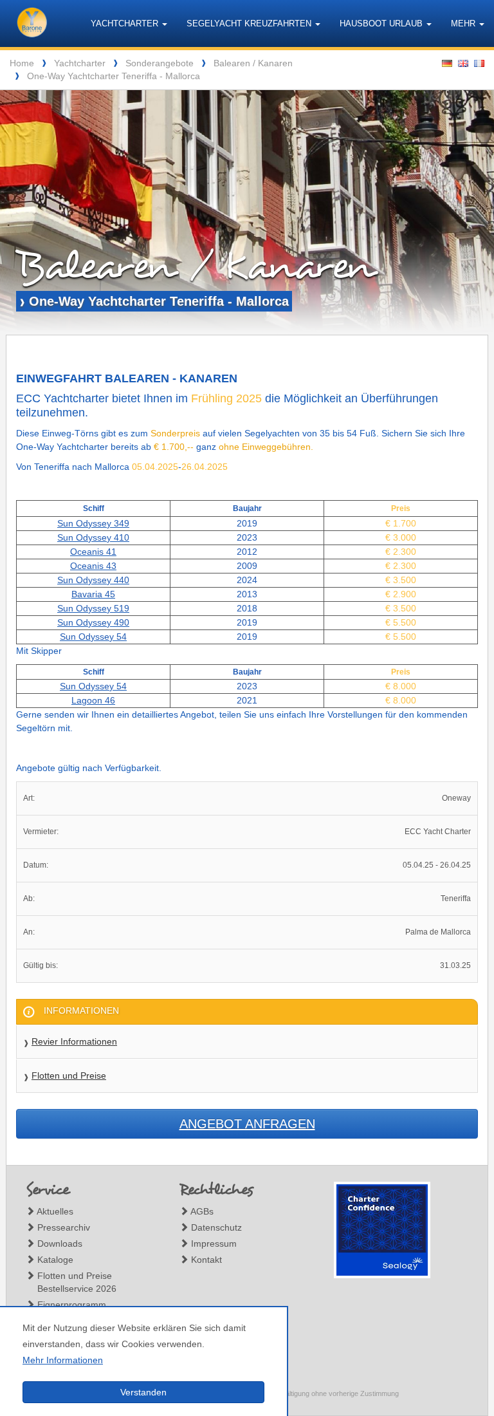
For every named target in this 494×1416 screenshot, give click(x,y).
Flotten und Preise (69, 1075)
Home (22, 63)
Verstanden (143, 1392)
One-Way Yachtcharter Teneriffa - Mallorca (113, 76)
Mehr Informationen (63, 1360)
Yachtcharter (79, 63)
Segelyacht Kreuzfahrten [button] (250, 23)
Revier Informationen (74, 1041)
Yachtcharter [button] (126, 23)
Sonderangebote (159, 63)
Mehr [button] (464, 23)
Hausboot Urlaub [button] (382, 23)
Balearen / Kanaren (253, 63)
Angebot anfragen (247, 1124)
